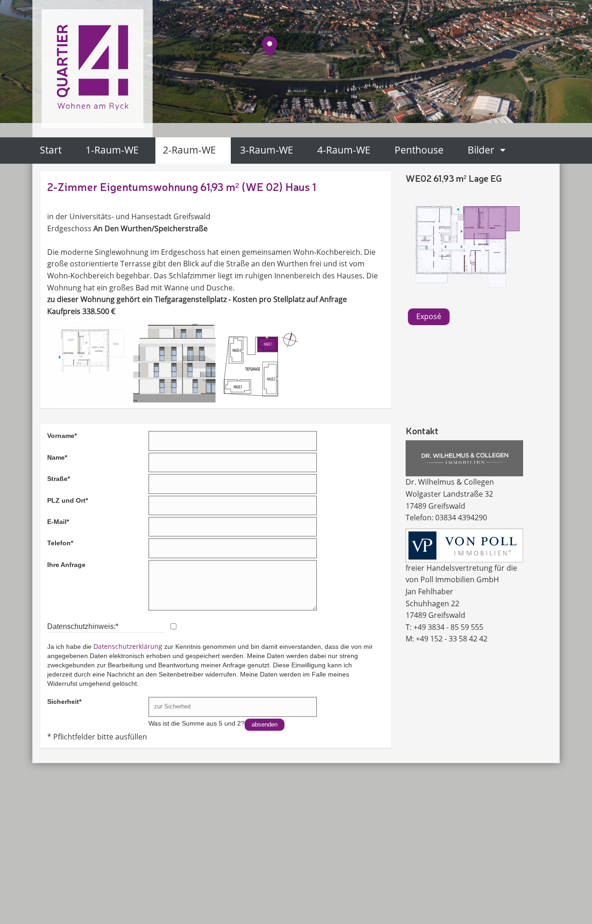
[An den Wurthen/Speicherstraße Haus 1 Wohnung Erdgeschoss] (465, 247)
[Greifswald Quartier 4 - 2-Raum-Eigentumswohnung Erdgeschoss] (90, 363)
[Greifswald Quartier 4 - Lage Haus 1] (258, 363)
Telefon (60, 542)
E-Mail (58, 521)
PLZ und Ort (67, 500)
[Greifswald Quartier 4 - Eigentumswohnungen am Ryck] (92, 66)
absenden (265, 724)
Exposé (428, 316)
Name (57, 457)
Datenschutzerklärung (127, 646)
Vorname (62, 435)
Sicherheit (64, 701)
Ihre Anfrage (66, 564)
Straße (58, 478)
